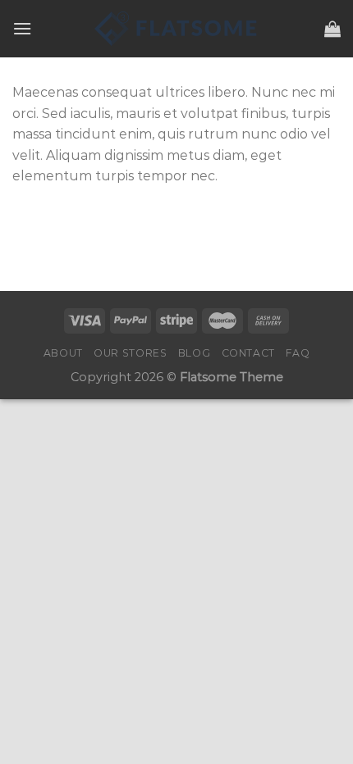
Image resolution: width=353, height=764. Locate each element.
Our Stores (130, 353)
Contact (248, 353)
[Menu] (22, 28)
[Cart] (332, 29)
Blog (194, 353)
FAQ (297, 353)
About (63, 353)
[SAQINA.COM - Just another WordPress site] (176, 28)
